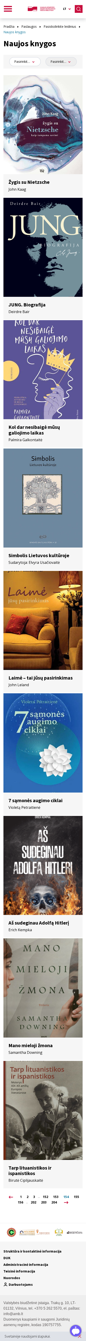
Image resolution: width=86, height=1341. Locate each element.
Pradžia (8, 26)
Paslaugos (29, 26)
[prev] (11, 1196)
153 (55, 1196)
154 (66, 1196)
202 (33, 1202)
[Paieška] (79, 9)
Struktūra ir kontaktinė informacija (32, 1251)
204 (54, 1202)
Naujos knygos (14, 32)
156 (20, 1202)
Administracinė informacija (25, 1264)
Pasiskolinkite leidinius (60, 26)
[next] (65, 1202)
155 (76, 1196)
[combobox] (25, 61)
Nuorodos (11, 1277)
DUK (7, 1258)
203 (44, 1202)
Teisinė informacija (19, 1271)
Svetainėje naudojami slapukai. (27, 1336)
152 (45, 1196)
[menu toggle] (8, 9)
